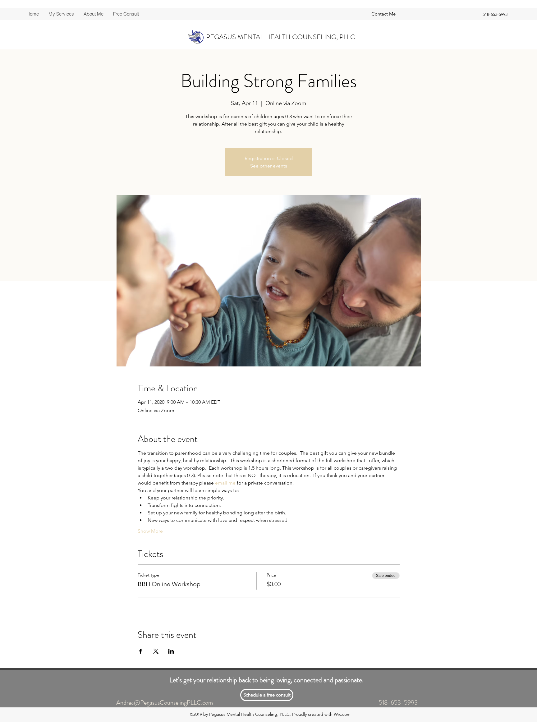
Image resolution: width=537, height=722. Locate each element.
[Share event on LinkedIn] (171, 651)
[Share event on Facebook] (141, 651)
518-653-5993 (398, 702)
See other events (268, 166)
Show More (150, 531)
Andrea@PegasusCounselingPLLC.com (164, 702)
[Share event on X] (156, 651)
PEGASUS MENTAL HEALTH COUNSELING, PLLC (280, 37)
